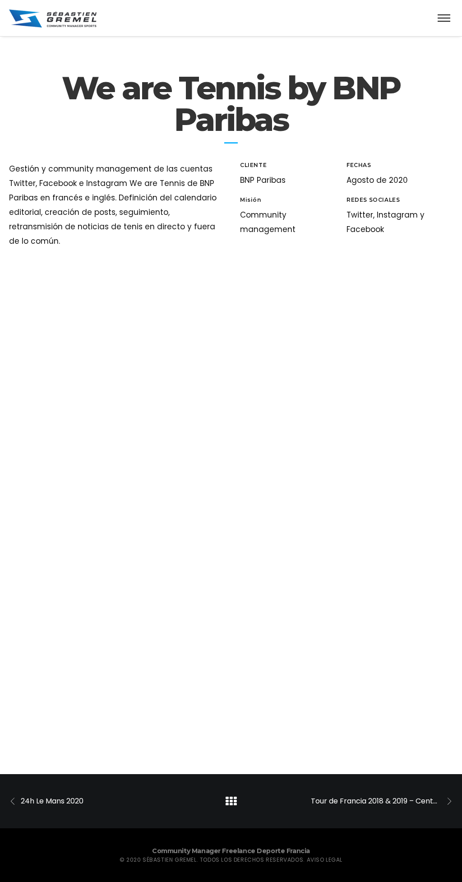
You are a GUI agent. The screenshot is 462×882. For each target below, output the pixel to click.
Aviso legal (325, 859)
